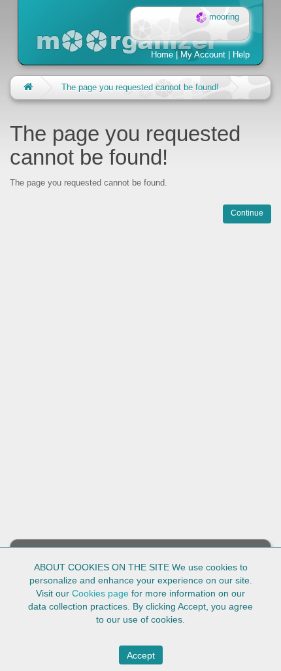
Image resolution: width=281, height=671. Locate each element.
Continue (247, 213)
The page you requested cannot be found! (140, 87)
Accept (141, 655)
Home (162, 54)
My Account (202, 54)
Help (241, 54)
